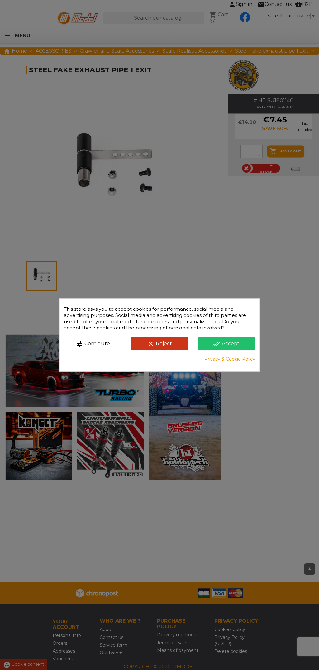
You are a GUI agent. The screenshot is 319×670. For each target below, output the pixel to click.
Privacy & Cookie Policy (229, 359)
